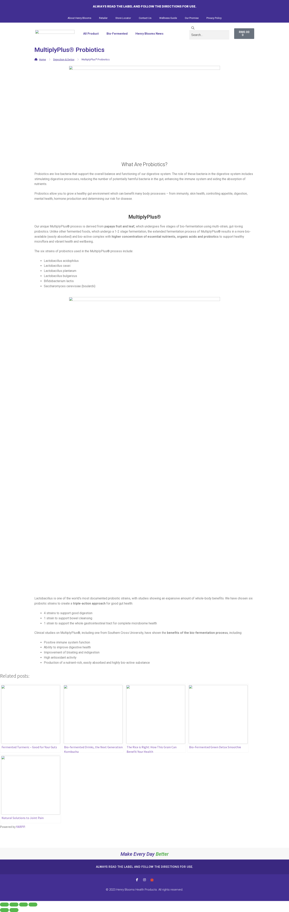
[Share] (13, 904)
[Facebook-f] (137, 879)
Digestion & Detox (63, 59)
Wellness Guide (168, 18)
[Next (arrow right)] (13, 910)
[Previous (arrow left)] (4, 910)
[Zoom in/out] (33, 904)
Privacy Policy (214, 18)
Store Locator (123, 18)
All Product (91, 33)
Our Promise (192, 18)
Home (42, 59)
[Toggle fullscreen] (23, 904)
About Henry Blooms (79, 18)
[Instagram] (144, 879)
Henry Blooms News (149, 33)
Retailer (103, 18)
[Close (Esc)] (4, 904)
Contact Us (145, 18)
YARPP (20, 827)
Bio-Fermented (117, 33)
